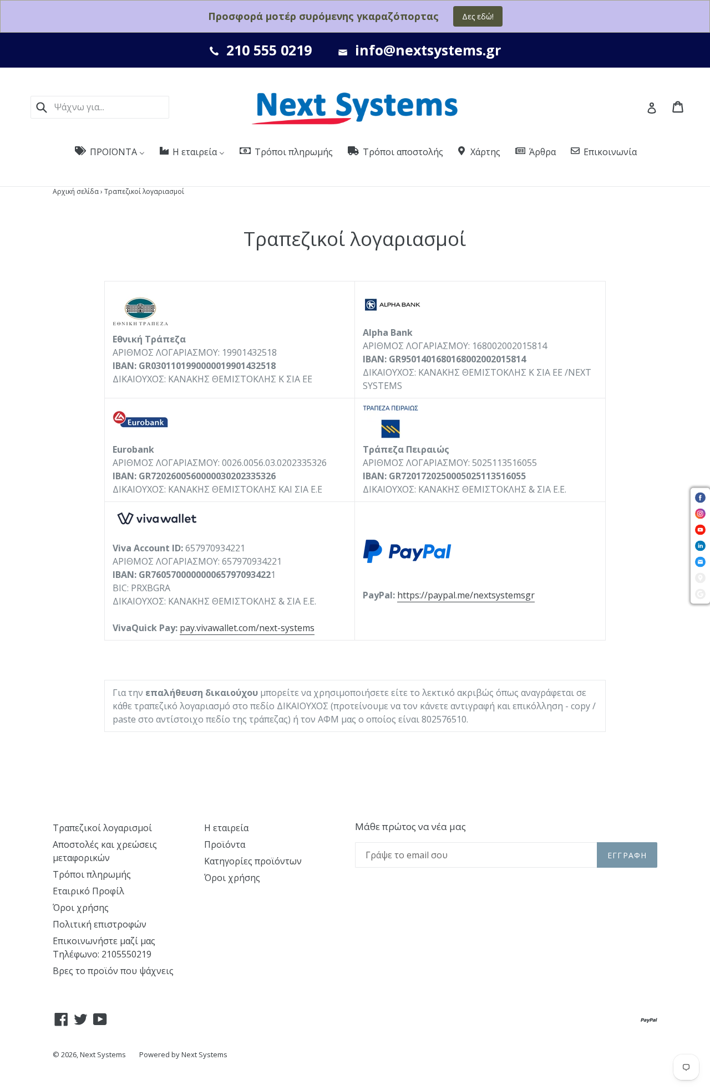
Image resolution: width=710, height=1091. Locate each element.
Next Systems (103, 1054)
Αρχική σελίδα (76, 191)
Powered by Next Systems (183, 1054)
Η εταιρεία (226, 828)
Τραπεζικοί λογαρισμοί (102, 828)
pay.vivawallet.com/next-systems (247, 628)
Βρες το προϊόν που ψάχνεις (113, 971)
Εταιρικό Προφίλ (88, 891)
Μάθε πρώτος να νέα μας (410, 826)
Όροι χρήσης (81, 908)
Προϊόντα (224, 844)
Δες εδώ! (478, 16)
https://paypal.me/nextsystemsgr (466, 595)
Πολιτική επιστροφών (99, 924)
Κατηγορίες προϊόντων (253, 861)
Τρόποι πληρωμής (92, 874)
